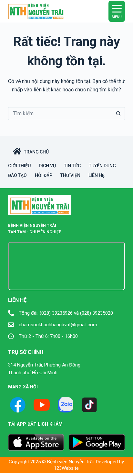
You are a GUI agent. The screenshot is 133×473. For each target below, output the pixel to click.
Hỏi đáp (43, 175)
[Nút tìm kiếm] (118, 113)
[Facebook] (17, 404)
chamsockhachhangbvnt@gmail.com (58, 325)
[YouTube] (41, 404)
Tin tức (72, 165)
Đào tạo (17, 175)
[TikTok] (89, 404)
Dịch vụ (47, 165)
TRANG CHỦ (36, 151)
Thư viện (70, 175)
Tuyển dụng (102, 165)
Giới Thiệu (19, 165)
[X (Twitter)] (65, 404)
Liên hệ (96, 175)
